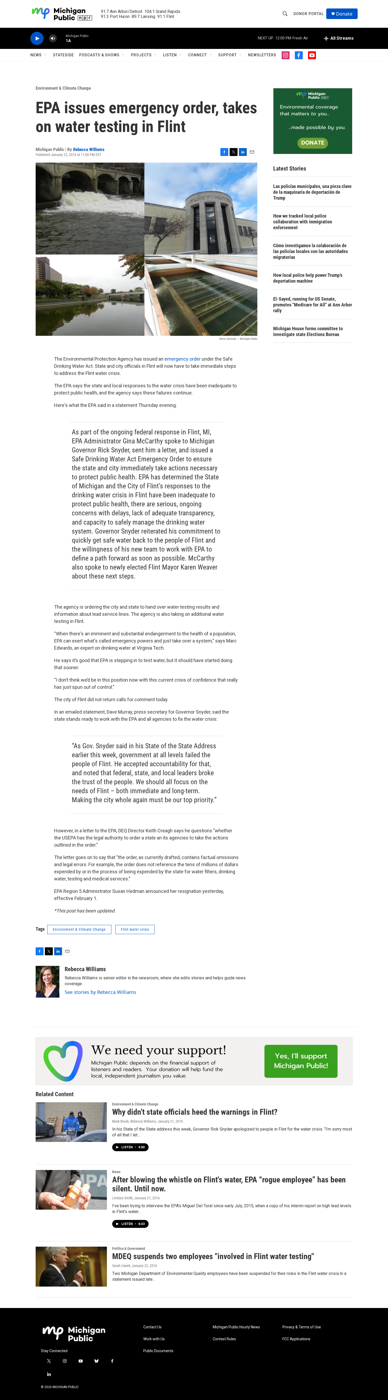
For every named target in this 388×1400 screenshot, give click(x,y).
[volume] (52, 38)
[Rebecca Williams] (47, 982)
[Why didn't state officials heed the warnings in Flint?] (71, 1122)
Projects (141, 55)
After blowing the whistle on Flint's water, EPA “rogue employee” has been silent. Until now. (229, 1184)
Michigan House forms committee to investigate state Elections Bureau (308, 331)
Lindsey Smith (122, 1198)
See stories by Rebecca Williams (100, 992)
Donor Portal (309, 14)
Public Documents (158, 1351)
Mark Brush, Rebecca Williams (134, 1121)
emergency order (183, 359)
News (36, 55)
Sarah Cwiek (121, 1266)
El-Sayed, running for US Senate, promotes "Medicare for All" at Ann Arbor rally (312, 304)
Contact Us (152, 1327)
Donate (344, 14)
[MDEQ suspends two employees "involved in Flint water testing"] (71, 1266)
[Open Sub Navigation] (46, 55)
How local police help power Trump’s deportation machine (307, 278)
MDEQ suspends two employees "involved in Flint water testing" (213, 1256)
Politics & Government (128, 1248)
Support (227, 55)
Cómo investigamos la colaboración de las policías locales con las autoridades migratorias (310, 251)
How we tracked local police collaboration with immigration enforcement (302, 221)
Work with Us (154, 1339)
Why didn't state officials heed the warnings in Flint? (194, 1112)
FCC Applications (296, 1339)
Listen (170, 55)
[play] (37, 38)
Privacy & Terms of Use (301, 1327)
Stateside (63, 55)
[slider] (61, 38)
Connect (197, 55)
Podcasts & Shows (99, 55)
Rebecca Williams (89, 149)
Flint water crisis (135, 929)
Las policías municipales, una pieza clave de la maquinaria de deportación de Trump (312, 192)
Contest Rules (224, 1339)
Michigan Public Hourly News (236, 1327)
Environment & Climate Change (63, 88)
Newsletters (262, 55)
